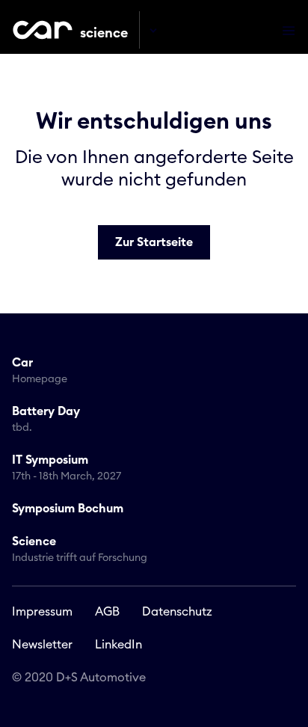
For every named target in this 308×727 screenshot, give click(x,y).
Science (79, 549)
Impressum (42, 612)
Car (39, 370)
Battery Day (46, 419)
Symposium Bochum (67, 509)
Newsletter (42, 645)
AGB (107, 612)
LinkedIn (118, 645)
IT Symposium (66, 468)
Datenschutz (177, 612)
